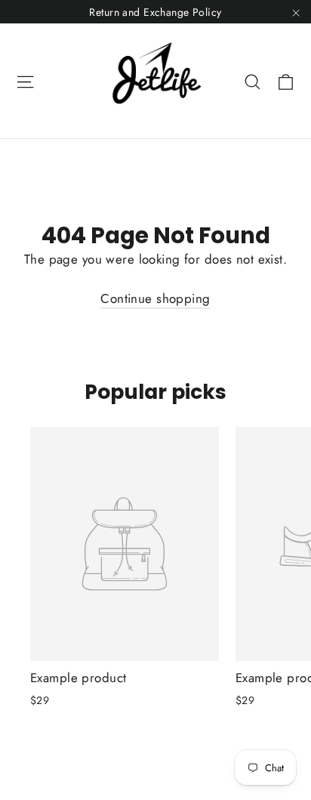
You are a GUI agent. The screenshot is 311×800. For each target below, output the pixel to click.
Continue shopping (155, 298)
